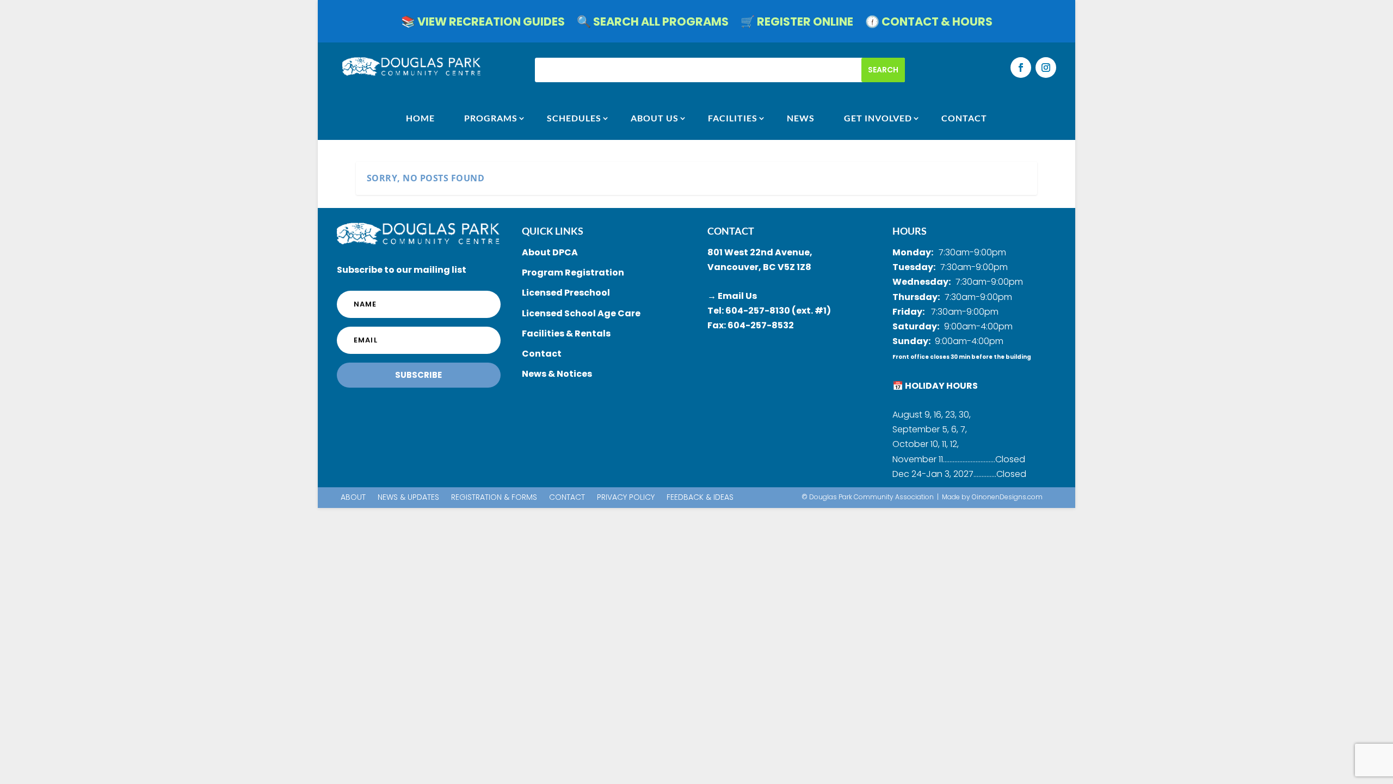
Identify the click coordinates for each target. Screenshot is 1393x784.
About (353, 498)
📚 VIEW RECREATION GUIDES (483, 23)
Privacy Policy (626, 498)
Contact (567, 498)
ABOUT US (655, 118)
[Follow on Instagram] (1045, 67)
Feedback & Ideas (700, 498)
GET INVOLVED (878, 118)
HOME (420, 118)
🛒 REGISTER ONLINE (797, 23)
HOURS (909, 231)
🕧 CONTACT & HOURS (929, 23)
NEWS (801, 118)
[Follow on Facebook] (1020, 67)
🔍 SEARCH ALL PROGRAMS (653, 23)
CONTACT (964, 118)
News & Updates (408, 498)
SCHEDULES (574, 118)
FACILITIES (732, 118)
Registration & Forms (494, 498)
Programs (490, 118)
